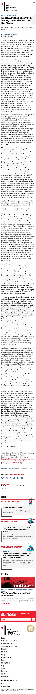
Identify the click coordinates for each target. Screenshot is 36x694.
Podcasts (4, 671)
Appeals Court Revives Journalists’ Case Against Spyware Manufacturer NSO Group (18, 530)
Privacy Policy (5, 686)
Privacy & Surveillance (10, 521)
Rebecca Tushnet (10, 34)
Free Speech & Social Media (11, 501)
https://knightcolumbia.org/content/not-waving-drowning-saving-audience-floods (18, 460)
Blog (2, 665)
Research (4, 652)
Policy (3, 654)
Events (3, 660)
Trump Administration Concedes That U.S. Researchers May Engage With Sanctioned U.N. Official (17, 555)
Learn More (5, 603)
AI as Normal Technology (12, 508)
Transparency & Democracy (11, 547)
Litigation (4, 649)
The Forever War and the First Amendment (15, 594)
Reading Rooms (5, 663)
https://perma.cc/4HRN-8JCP (11, 463)
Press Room (4, 676)
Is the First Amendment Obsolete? (12, 486)
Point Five (25, 689)
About (3, 674)
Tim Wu (3, 488)
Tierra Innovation (4, 690)
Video (3, 668)
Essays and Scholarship (8, 15)
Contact (3, 683)
